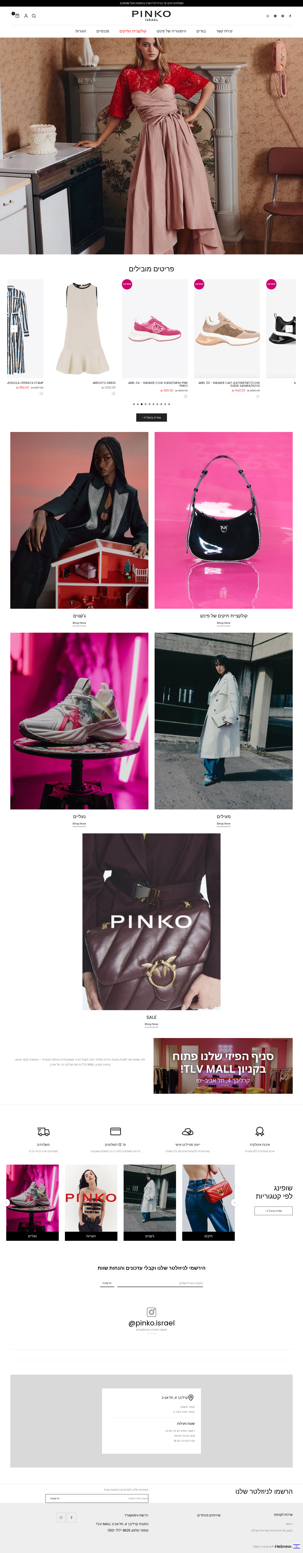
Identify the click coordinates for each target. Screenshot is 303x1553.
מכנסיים (102, 31)
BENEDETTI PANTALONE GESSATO (230, 383)
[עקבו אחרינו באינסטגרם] (61, 1517)
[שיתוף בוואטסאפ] (267, 16)
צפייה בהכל (154, 417)
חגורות (80, 31)
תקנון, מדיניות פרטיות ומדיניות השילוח (272, 1531)
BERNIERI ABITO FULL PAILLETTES (160, 383)
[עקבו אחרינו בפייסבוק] (71, 1517)
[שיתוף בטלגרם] (275, 16)
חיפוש (289, 1524)
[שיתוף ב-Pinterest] (282, 16)
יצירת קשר (224, 31)
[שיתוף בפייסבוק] (290, 16)
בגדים (201, 31)
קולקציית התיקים (133, 31)
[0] (17, 16)
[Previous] (289, 328)
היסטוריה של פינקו (171, 31)
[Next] (14, 328)
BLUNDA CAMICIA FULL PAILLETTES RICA (82, 383)
